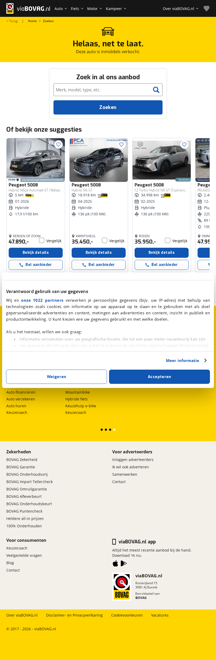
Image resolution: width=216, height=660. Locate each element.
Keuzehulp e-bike (80, 405)
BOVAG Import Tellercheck (29, 481)
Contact (119, 481)
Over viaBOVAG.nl (22, 615)
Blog (10, 562)
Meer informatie (182, 360)
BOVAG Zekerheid (21, 459)
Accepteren (159, 376)
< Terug (12, 21)
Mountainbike (77, 392)
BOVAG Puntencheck (24, 511)
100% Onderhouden (24, 525)
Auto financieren (21, 392)
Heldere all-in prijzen (25, 518)
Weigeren (56, 376)
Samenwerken (124, 474)
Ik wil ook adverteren (130, 466)
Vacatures (160, 615)
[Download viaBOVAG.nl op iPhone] (115, 564)
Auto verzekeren (20, 398)
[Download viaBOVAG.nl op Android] (124, 564)
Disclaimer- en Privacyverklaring (74, 615)
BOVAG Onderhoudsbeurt (29, 503)
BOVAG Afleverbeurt (24, 496)
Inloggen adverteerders (133, 459)
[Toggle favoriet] (58, 144)
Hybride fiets (76, 398)
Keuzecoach (16, 412)
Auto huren (16, 405)
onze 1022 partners (42, 300)
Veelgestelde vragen (24, 555)
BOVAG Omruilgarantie (26, 489)
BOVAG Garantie (20, 466)
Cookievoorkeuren (127, 615)
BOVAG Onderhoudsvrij (27, 474)
